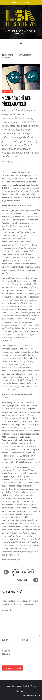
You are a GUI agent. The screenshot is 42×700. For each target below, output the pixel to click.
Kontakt (20, 691)
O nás (33, 686)
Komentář (8, 610)
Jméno (5, 640)
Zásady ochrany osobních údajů (16, 686)
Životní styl (7, 91)
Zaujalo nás (22, 580)
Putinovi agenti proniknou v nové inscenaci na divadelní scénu (22, 572)
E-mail (25, 640)
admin (6, 161)
